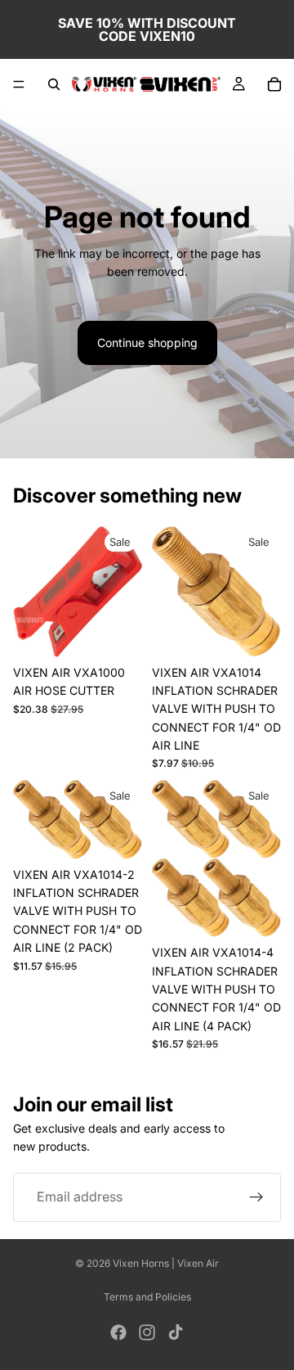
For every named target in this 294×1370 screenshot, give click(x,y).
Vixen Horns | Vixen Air (166, 1263)
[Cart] (274, 84)
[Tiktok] (175, 1332)
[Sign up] (256, 1197)
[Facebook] (118, 1332)
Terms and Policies (147, 1297)
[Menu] (19, 84)
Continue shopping (147, 342)
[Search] (54, 84)
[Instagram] (147, 1332)
